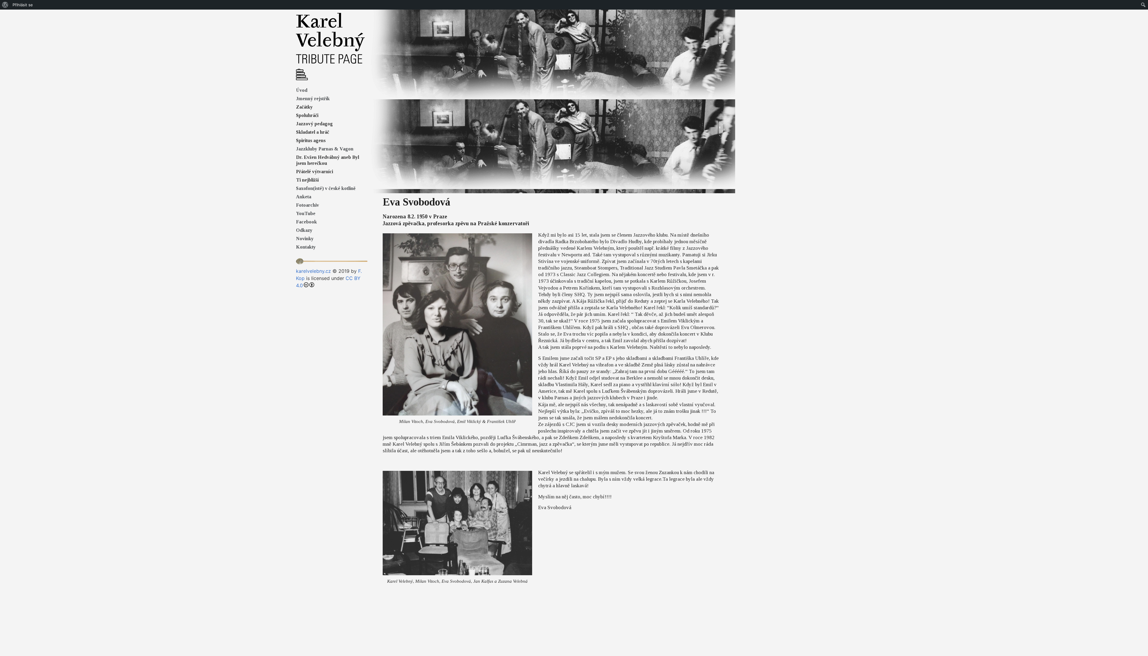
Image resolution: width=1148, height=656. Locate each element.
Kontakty (306, 246)
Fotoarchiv (307, 205)
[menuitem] (5, 5)
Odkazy (304, 230)
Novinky (305, 238)
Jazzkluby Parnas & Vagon (324, 148)
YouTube (305, 213)
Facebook (306, 221)
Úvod (301, 90)
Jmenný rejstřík (313, 98)
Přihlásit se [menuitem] (23, 4)
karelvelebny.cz (313, 271)
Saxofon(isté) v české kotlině (325, 188)
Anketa (303, 196)
